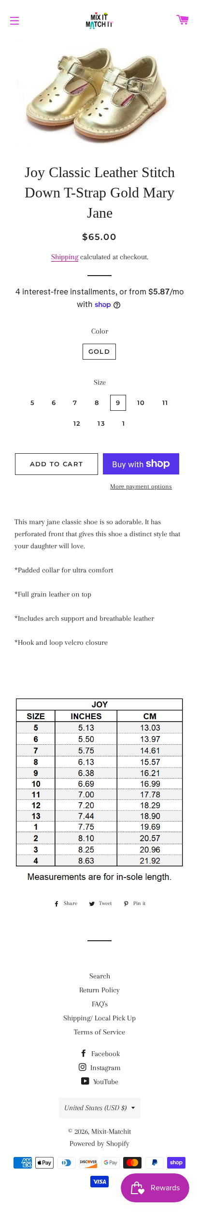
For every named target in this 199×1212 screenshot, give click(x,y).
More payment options (141, 486)
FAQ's (100, 1004)
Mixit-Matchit (111, 1131)
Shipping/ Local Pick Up (99, 1018)
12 (77, 423)
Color (99, 331)
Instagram (104, 1067)
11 (165, 402)
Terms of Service (99, 1032)
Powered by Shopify (99, 1143)
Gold (99, 351)
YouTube (104, 1081)
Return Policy (99, 990)
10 (141, 402)
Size (100, 382)
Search (99, 976)
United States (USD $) (95, 1107)
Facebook (104, 1053)
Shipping (64, 256)
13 (101, 423)
